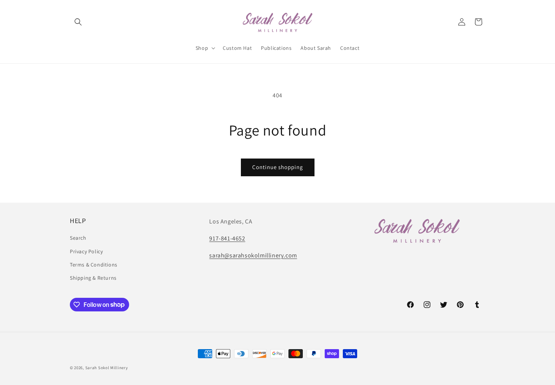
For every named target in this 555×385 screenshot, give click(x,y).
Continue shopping (277, 167)
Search (78, 238)
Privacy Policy (86, 251)
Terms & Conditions (93, 264)
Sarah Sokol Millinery (106, 367)
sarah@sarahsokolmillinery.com (253, 255)
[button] (78, 22)
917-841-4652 (227, 238)
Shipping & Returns (93, 277)
